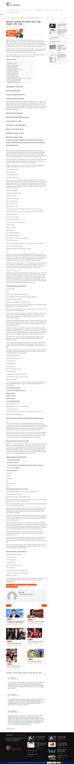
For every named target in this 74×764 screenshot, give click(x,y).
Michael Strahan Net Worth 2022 (14, 77)
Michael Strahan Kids (32, 584)
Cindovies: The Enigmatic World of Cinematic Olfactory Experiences (62, 750)
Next (43, 605)
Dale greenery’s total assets (12, 62)
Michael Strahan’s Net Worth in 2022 (15, 79)
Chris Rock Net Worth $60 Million (36, 621)
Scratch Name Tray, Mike (12, 70)
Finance (31, 10)
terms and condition (10, 12)
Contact (60, 10)
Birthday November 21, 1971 (13, 74)
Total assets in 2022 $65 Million (14, 71)
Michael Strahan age (11, 584)
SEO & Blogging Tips (38, 10)
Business (12, 10)
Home (8, 10)
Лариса (12, 677)
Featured (56, 10)
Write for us (17, 12)
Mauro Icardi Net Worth (12, 63)
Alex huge (9, 26)
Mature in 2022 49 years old (13, 73)
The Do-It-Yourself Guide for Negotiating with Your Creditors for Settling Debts (62, 744)
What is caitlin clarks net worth (35, 641)
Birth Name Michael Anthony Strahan (14, 69)
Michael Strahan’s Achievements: (14, 82)
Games (51, 10)
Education (26, 10)
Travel (22, 10)
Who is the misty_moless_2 (13, 666)
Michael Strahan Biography (13, 67)
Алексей (13, 694)
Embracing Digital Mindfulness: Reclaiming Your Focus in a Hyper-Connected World (61, 48)
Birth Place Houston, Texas (13, 75)
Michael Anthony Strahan (33, 40)
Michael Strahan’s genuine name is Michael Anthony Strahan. (19, 78)
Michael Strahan (9, 180)
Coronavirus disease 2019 (54, 41)
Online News (46, 10)
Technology (17, 10)
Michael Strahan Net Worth (12, 586)
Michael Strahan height (22, 584)
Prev (9, 605)
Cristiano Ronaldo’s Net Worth (13, 65)
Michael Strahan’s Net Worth (13, 66)
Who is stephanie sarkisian (34, 661)
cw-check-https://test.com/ (54, 37)
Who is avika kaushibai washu (14, 643)
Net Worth (23, 26)
